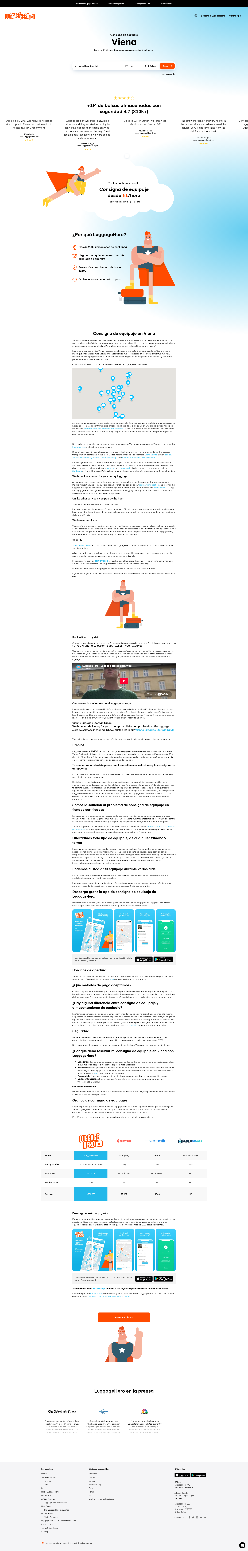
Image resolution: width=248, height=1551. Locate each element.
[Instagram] (197, 1517)
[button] (123, 395)
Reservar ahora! (124, 1317)
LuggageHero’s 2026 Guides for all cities (58, 1520)
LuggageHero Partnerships (55, 1502)
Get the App (235, 15)
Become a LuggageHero (213, 15)
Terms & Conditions (49, 1528)
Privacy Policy (47, 1524)
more (93, 138)
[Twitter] (193, 1517)
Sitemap (44, 1531)
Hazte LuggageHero (50, 1491)
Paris (91, 1488)
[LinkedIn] (204, 1517)
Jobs (46, 1484)
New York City (95, 1484)
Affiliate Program (48, 1499)
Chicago (92, 1477)
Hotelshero (46, 1495)
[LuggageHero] (20, 18)
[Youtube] (200, 1517)
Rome (91, 1491)
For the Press (47, 1513)
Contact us (179, 1517)
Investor (47, 1481)
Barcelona (93, 1473)
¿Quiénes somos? (48, 1477)
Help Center (46, 1506)
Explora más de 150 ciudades (101, 1499)
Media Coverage (51, 1517)
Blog (43, 1488)
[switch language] (196, 15)
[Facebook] (189, 1517)
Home (44, 1473)
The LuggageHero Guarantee (56, 1510)
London (92, 1481)
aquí (112, 979)
